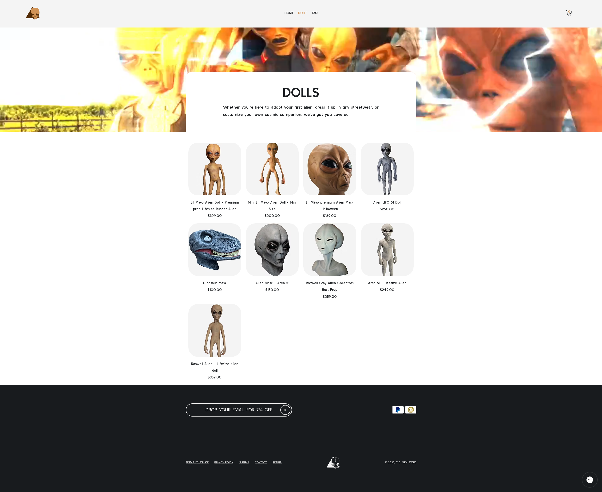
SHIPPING (244, 462)
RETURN (277, 462)
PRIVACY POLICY (223, 462)
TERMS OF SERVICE (197, 462)
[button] (569, 13)
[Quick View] (214, 169)
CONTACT (261, 462)
